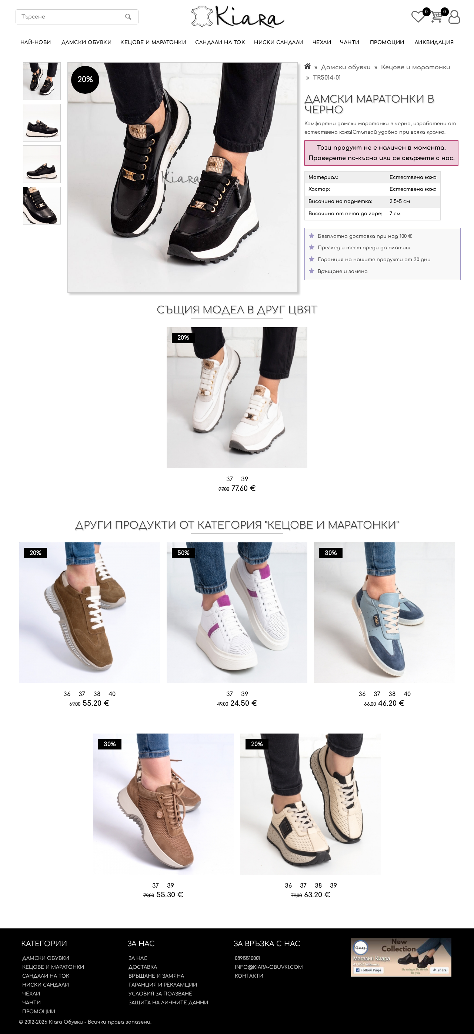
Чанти (350, 42)
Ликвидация (434, 42)
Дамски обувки (86, 42)
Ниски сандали (279, 42)
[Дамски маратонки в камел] (163, 805)
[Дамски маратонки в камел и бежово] (89, 613)
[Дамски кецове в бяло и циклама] (237, 613)
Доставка (142, 967)
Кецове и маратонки (153, 42)
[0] (417, 14)
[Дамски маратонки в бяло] (237, 398)
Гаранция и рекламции (162, 985)
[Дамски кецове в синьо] (384, 613)
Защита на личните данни (168, 1002)
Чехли (322, 42)
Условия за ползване (160, 994)
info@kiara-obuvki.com (269, 967)
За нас (137, 958)
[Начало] (307, 67)
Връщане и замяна (156, 976)
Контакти (249, 976)
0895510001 (247, 958)
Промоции (387, 42)
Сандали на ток (220, 42)
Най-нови (35, 42)
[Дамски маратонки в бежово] (311, 805)
